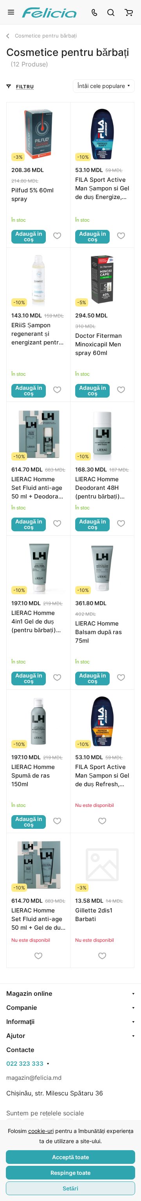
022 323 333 (24, 1063)
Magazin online (29, 993)
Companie (21, 1007)
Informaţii (20, 1021)
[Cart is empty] (129, 12)
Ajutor (15, 1036)
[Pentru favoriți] (57, 236)
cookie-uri (41, 1131)
